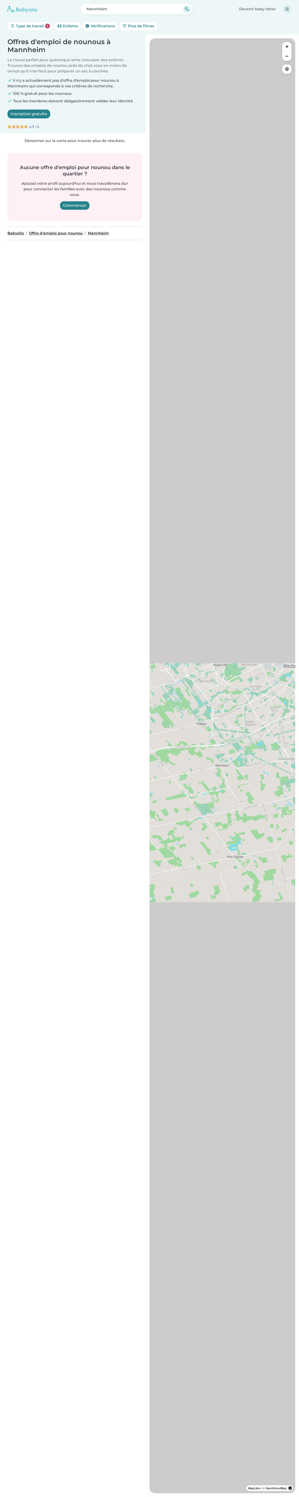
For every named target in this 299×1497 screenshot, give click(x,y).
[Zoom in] (287, 46)
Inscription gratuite (29, 114)
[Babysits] (22, 9)
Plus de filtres (140, 26)
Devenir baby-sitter (257, 9)
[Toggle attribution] (290, 1488)
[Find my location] (287, 69)
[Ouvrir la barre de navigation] (287, 9)
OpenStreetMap (276, 1488)
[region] (222, 765)
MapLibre (254, 1488)
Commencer (75, 205)
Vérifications (102, 26)
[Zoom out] (287, 56)
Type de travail (31, 26)
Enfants (70, 26)
